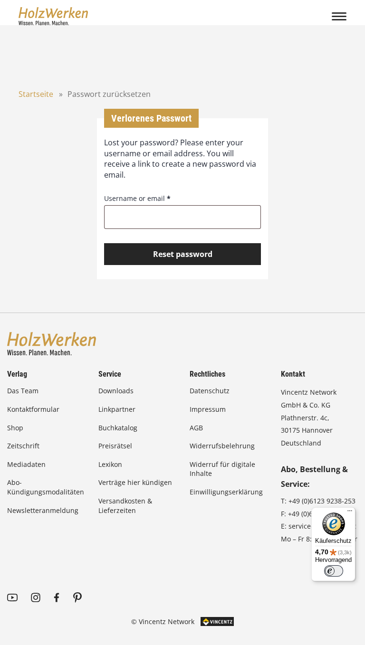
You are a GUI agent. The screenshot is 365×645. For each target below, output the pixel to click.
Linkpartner (116, 409)
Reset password (182, 254)
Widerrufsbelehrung (222, 445)
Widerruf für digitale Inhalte (222, 469)
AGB (196, 427)
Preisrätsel (115, 445)
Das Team (22, 390)
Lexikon (110, 464)
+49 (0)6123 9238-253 (321, 500)
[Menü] (349, 513)
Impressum (208, 409)
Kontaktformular (33, 409)
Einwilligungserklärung (226, 491)
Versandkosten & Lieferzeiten (125, 505)
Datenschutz (210, 390)
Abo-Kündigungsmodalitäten (45, 487)
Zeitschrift (23, 445)
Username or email (137, 198)
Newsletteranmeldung (42, 510)
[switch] (333, 571)
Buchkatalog (117, 427)
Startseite (36, 94)
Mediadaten (26, 464)
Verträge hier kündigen (135, 482)
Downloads (116, 390)
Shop (15, 427)
